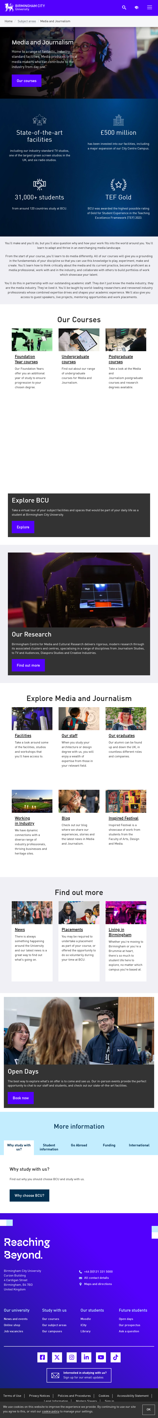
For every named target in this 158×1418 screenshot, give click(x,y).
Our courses (26, 81)
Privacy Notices (39, 1396)
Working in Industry (24, 821)
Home (9, 21)
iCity (84, 1325)
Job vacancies (13, 1331)
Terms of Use (12, 1396)
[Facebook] (42, 1357)
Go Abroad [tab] (79, 1145)
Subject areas (27, 21)
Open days (126, 1319)
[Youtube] (101, 1357)
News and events (16, 1319)
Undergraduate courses (75, 359)
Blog (66, 818)
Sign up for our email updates (85, 1375)
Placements (72, 930)
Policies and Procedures (74, 1396)
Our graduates (122, 736)
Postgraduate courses (121, 359)
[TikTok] (116, 1357)
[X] (57, 1357)
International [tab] (139, 1145)
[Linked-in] (86, 1357)
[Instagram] (72, 1357)
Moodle (86, 1319)
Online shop (12, 1325)
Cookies (104, 1396)
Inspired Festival (124, 818)
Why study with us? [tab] (19, 1147)
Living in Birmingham (120, 932)
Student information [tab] (49, 1147)
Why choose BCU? (29, 1196)
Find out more (28, 666)
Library (86, 1331)
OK (149, 1409)
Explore (23, 527)
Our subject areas (54, 1325)
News (20, 930)
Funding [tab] (109, 1145)
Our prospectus (129, 1325)
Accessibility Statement (133, 1396)
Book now (21, 1098)
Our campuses (52, 1331)
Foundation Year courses (26, 359)
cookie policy (50, 1411)
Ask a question (129, 1331)
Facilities (23, 736)
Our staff (69, 736)
